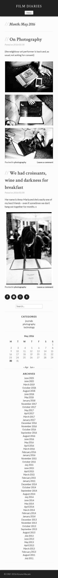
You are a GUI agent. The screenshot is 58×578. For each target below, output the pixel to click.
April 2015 (29, 471)
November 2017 (29, 404)
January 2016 (29, 455)
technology (29, 327)
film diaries (29, 6)
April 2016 (29, 445)
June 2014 (29, 500)
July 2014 (29, 497)
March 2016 (29, 449)
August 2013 (29, 532)
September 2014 (29, 490)
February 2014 (29, 513)
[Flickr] (13, 297)
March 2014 (29, 510)
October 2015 (29, 462)
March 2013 (29, 548)
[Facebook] (7, 297)
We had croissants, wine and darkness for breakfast (26, 180)
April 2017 (29, 413)
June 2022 (29, 381)
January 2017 (29, 420)
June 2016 (29, 439)
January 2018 (29, 400)
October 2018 (29, 388)
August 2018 (29, 391)
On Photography (26, 39)
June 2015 (29, 468)
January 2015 (29, 481)
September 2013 (29, 529)
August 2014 (29, 494)
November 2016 (29, 426)
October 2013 (29, 526)
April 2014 (29, 506)
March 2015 (29, 474)
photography (20, 162)
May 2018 (29, 397)
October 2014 (29, 487)
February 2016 (29, 452)
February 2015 (29, 478)
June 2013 (29, 539)
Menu (29, 13)
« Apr (26, 367)
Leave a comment (45, 162)
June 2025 (29, 378)
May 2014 (29, 503)
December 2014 (29, 484)
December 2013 (29, 519)
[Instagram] (20, 297)
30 (10, 361)
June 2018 (29, 394)
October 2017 (29, 407)
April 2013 (29, 545)
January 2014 (29, 516)
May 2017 (29, 410)
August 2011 (29, 555)
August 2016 (29, 436)
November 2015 (29, 458)
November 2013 (29, 523)
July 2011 (29, 558)
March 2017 (29, 416)
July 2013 (29, 536)
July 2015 (29, 465)
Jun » (32, 367)
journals (29, 321)
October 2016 (29, 429)
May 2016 (29, 442)
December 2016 (29, 423)
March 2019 (29, 384)
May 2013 (29, 542)
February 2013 (29, 552)
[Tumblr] (26, 297)
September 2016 (29, 432)
